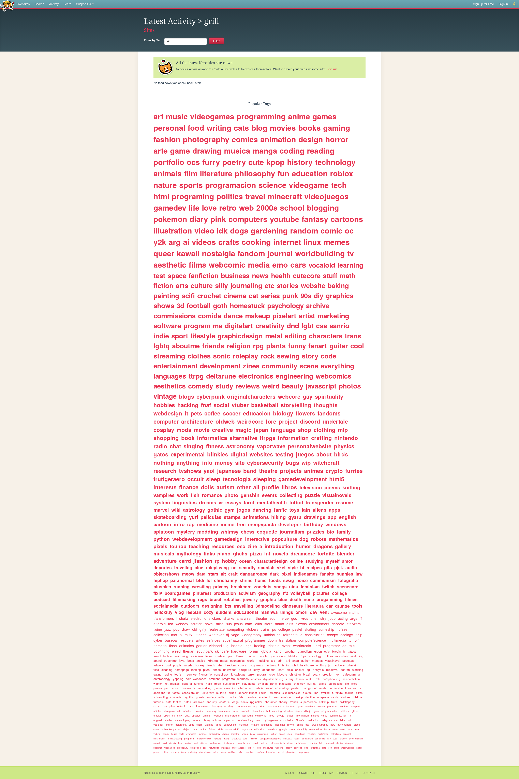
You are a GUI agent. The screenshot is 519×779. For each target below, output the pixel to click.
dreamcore (303, 553)
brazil (306, 674)
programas (256, 665)
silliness (203, 743)
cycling (325, 693)
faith (321, 743)
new (332, 724)
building (221, 693)
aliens (319, 509)
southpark (205, 651)
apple (226, 720)
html (161, 196)
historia (182, 618)
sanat (236, 711)
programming (261, 116)
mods (322, 688)
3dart (242, 697)
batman (217, 706)
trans (353, 335)
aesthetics (169, 386)
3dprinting (161, 651)
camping (277, 711)
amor (347, 561)
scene (309, 365)
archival (231, 752)
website (313, 285)
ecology (346, 634)
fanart (317, 345)
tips (204, 747)
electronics (255, 376)
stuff (330, 275)
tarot (249, 502)
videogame (309, 184)
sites (354, 683)
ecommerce (279, 618)
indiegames (306, 574)
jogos (243, 509)
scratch (196, 623)
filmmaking (184, 599)
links (209, 553)
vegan (245, 733)
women (158, 683)
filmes (351, 599)
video (204, 230)
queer (163, 253)
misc (219, 623)
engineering (294, 376)
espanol (347, 733)
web (246, 207)
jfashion (202, 560)
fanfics (177, 702)
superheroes (308, 702)
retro (228, 207)
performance (244, 706)
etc (269, 285)
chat (175, 446)
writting (321, 665)
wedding (357, 669)
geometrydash (356, 738)
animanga (292, 660)
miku (352, 645)
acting (343, 618)
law (359, 574)
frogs (217, 683)
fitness (215, 446)
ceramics (230, 688)
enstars (256, 679)
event (286, 645)
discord (310, 421)
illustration (172, 230)
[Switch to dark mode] (514, 4)
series (270, 295)
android (159, 623)
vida (156, 669)
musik (255, 743)
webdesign (167, 413)
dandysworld (274, 706)
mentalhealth (272, 502)
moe (271, 715)
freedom (230, 665)
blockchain (258, 711)
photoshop (291, 752)
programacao (266, 674)
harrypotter (310, 688)
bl (302, 567)
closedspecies (291, 693)
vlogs (235, 702)
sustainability (231, 683)
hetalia (259, 688)
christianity (225, 580)
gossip (282, 733)
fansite (327, 574)
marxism (272, 729)
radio (160, 446)
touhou (178, 546)
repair (297, 738)
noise (302, 580)
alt (223, 574)
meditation (312, 720)
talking (349, 693)
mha (357, 729)
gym (230, 509)
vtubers (252, 629)
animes (313, 471)
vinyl (258, 720)
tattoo (176, 693)
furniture (337, 693)
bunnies (345, 574)
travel (255, 196)
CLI (313, 773)
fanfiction (204, 275)
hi (344, 651)
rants (273, 683)
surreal (311, 683)
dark (274, 574)
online (296, 561)
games (324, 116)
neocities (218, 715)
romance (212, 495)
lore (271, 421)
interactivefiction (204, 738)
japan (261, 430)
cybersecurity (265, 462)
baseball (171, 640)
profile (270, 487)
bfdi (200, 580)
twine (157, 629)
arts (182, 285)
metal (273, 335)
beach (166, 733)
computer (166, 421)
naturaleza (214, 747)
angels (188, 665)
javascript (321, 386)
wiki (176, 509)
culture (202, 285)
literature (216, 173)
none (309, 599)
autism (225, 487)
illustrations (203, 706)
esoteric (224, 702)
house (174, 733)
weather (290, 651)
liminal (263, 693)
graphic (268, 599)
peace (156, 752)
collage (339, 593)
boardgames (177, 593)
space (177, 275)
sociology (315, 656)
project (288, 421)
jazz (167, 629)
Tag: (153, 40)
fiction (163, 285)
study (224, 386)
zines (251, 365)
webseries (200, 679)
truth (334, 702)
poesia (157, 688)
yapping (178, 679)
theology (299, 683)
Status (342, 773)
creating (275, 693)
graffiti (322, 683)
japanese (229, 471)
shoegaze (169, 711)
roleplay (245, 355)
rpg (258, 345)
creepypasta (262, 524)
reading (321, 150)
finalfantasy (229, 743)
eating (157, 674)
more (335, 729)
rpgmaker (256, 702)
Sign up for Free (483, 4)
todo (349, 720)
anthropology (161, 679)
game (180, 150)
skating (310, 629)
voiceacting (160, 697)
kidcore (282, 674)
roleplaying (217, 567)
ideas (190, 660)
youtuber (158, 724)
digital (239, 454)
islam (289, 733)
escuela (187, 640)
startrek (245, 711)
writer (221, 697)
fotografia (348, 580)
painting (166, 295)
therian (188, 651)
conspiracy (221, 674)
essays (233, 502)
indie (161, 335)
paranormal (182, 580)
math (347, 275)
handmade (225, 711)
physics (344, 446)
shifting (264, 743)
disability (302, 729)
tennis (300, 679)
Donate (302, 773)
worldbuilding (320, 253)
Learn (67, 4)
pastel (297, 629)
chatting (251, 656)
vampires (164, 495)
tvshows (190, 471)
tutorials (158, 702)
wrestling (201, 586)
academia (268, 669)
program (196, 325)
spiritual (188, 743)
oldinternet (261, 715)
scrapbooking (331, 679)
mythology (189, 553)
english (347, 516)
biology (283, 413)
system (161, 502)
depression (336, 688)
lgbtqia (266, 651)
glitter (355, 711)
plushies (162, 586)
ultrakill (157, 715)
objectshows (166, 574)
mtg (255, 706)
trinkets (273, 645)
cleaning (166, 669)
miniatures (268, 747)
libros (289, 487)
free (241, 524)
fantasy (315, 218)
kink (329, 738)
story (310, 355)
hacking (187, 405)
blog (259, 127)
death (295, 599)
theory (283, 702)
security (247, 567)
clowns (301, 623)
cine (199, 567)
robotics (232, 599)
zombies (313, 743)
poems (332, 487)
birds (341, 454)
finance (188, 487)
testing (284, 454)
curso (175, 688)
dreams (207, 502)
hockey (200, 665)
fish (195, 495)
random (304, 230)
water (269, 688)
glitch (359, 693)
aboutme (186, 345)
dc (344, 645)
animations (256, 516)
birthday (313, 524)
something (320, 738)
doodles (288, 711)
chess (247, 531)
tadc (180, 743)
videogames (212, 116)
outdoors (190, 606)
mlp (343, 430)
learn (281, 669)
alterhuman (245, 688)
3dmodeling (267, 606)
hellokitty (163, 612)
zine (252, 546)
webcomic (227, 264)
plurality (186, 634)
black (327, 729)
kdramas (350, 688)
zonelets (262, 586)
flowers (305, 413)
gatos (160, 454)
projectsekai (304, 752)
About (289, 773)
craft (233, 574)
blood (357, 724)
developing (195, 747)
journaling (246, 285)
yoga (235, 634)
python (161, 538)
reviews (248, 386)
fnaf (206, 405)
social (221, 405)
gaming (336, 127)
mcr (174, 634)
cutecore (307, 275)
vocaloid (322, 265)
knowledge (238, 674)
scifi (188, 295)
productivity (182, 747)
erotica (252, 697)
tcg (249, 747)
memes (337, 241)
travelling (243, 606)
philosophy (255, 173)
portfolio (168, 161)
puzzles (315, 531)
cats (241, 127)
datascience (205, 752)
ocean (245, 561)
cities (336, 747)
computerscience (312, 640)
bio (330, 531)
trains (265, 629)
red (248, 743)
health (281, 275)
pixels (160, 546)
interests (165, 487)
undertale (335, 421)
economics (237, 660)
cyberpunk (210, 396)
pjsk (338, 567)
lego (248, 645)
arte (160, 150)
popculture (284, 538)
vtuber (240, 405)
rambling (235, 733)
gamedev (169, 207)
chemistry (318, 618)
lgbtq (161, 345)
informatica (212, 438)
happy (289, 747)
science (272, 184)
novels (280, 553)
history (300, 161)
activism (247, 593)
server (157, 706)
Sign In (503, 4)
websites (261, 454)
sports (191, 184)
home (261, 580)
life (194, 207)
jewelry (250, 599)
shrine (246, 580)
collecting (291, 495)
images (200, 634)
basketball (264, 405)
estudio (182, 706)
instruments (262, 733)
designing (212, 606)
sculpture (245, 669)
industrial (280, 724)
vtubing (156, 733)
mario (279, 623)
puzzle (312, 495)
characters (325, 335)
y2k (159, 241)
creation (328, 674)
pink (218, 218)
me (217, 325)
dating (226, 738)
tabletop (293, 656)
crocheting (282, 688)
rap (191, 524)
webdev (182, 623)
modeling (263, 660)
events (269, 495)
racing (168, 674)
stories (287, 285)
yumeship (326, 629)
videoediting (218, 645)
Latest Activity (170, 21)
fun (283, 173)
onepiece (323, 697)
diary (199, 218)
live (191, 706)
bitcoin (336, 651)
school (292, 207)
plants (276, 345)
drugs (232, 693)
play (172, 706)
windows (335, 524)
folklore (357, 697)
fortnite (325, 553)
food (196, 127)
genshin (250, 495)
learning (350, 265)
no (234, 567)
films (197, 264)
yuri (193, 516)
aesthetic (169, 264)
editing (296, 335)
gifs (328, 567)
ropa (304, 656)
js (329, 665)
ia (350, 715)
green (318, 651)
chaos (290, 715)
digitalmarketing (273, 679)
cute (256, 161)
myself (333, 561)
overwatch (191, 733)
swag (288, 580)
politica (165, 752)
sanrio (339, 325)
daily (179, 715)
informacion (302, 715)
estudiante (248, 683)
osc (241, 546)
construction (315, 634)
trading (259, 645)
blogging (323, 207)
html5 (336, 479)
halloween (229, 669)
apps (334, 509)
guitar (338, 345)
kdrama (213, 660)
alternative (243, 438)
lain (306, 509)
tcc (273, 660)
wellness (243, 679)
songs (280, 586)
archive (317, 305)
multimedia (337, 640)
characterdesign (271, 561)
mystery (185, 531)
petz (167, 688)
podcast (161, 599)
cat (253, 295)
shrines (345, 697)
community (279, 365)
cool (357, 345)
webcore (289, 396)
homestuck (247, 305)
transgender (319, 502)
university (208, 693)
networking (204, 688)
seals (244, 702)
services (213, 640)
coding (292, 150)
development (220, 365)
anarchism (245, 618)
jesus (238, 623)
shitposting (336, 683)
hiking (278, 516)
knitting (351, 487)
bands (211, 665)
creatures (236, 738)
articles (157, 711)
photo (231, 495)
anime (299, 116)
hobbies (164, 405)
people (263, 656)
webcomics (333, 376)
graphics (339, 295)
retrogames (172, 683)
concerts (175, 697)
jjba (316, 693)
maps (224, 660)
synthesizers (344, 724)
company (211, 711)
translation (287, 640)
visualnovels (336, 495)
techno (167, 656)
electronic (198, 618)
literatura (314, 606)
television (310, 487)
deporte (338, 623)
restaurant (272, 665)
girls (289, 623)
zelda (342, 729)
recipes (314, 567)
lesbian (193, 612)
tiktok (208, 656)
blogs (186, 396)
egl (308, 669)
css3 (165, 743)
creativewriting (245, 720)
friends (213, 345)
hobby (229, 560)
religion (239, 345)
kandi (278, 651)
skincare (222, 651)
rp (217, 560)
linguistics (184, 502)
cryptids (189, 697)
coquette (267, 531)
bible (290, 669)
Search (39, 4)
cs (233, 720)
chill (295, 665)
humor (303, 546)
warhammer (215, 743)
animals (167, 173)
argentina (315, 747)
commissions (174, 315)
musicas (286, 697)
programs (332, 706)
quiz (187, 715)
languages (169, 376)
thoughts (326, 405)
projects (291, 471)
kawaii (188, 253)
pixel (286, 574)
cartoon (162, 524)
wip (306, 462)
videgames (169, 747)
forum (253, 651)
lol (209, 580)
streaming (169, 355)
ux (165, 706)
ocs (193, 161)
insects (236, 645)
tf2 (285, 593)
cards (335, 697)
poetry (234, 161)
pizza (256, 553)
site (240, 462)
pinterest (202, 593)
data (201, 574)
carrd (185, 560)
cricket (299, 669)
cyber (157, 640)
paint (240, 752)
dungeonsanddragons (270, 738)
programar (331, 645)
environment (319, 623)
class (156, 729)
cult (196, 743)
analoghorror (161, 693)
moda (184, 430)
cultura (328, 656)
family (344, 531)
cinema (235, 295)
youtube (284, 218)
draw (186, 629)
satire (199, 724)
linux (312, 241)
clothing (325, 430)
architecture (197, 421)
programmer (255, 640)
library (290, 679)
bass (252, 733)
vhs (220, 665)
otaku (309, 679)
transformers (163, 618)
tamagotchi (307, 738)
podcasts (348, 660)
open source (166, 773)
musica (237, 150)
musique (244, 724)
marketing (333, 315)
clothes (199, 355)
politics (230, 196)
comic (331, 230)
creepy (332, 634)
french (294, 702)
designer (349, 743)
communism (323, 580)
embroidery (214, 733)
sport (179, 335)
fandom (251, 253)
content (344, 706)
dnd (293, 325)
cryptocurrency (320, 724)
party (194, 729)
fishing (285, 665)
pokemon (170, 218)
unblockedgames (171, 729)
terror (251, 674)
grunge (342, 606)
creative (222, 430)
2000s (267, 207)
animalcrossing (175, 738)
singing (193, 446)
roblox (341, 173)
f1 (361, 618)
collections (336, 733)
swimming (181, 656)
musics (315, 715)
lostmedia (247, 715)
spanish (266, 567)
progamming (329, 599)
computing (235, 629)
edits (215, 752)
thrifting (196, 669)
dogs (239, 230)
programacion (230, 184)
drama (239, 656)
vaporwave (271, 446)
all (256, 487)
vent (324, 612)
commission (287, 720)
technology (335, 161)
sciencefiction (351, 679)
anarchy (212, 702)
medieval (332, 669)
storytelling (296, 405)
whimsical (259, 729)
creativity (269, 325)
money (224, 462)
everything (337, 365)
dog (304, 538)
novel (209, 623)
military (255, 724)
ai (186, 241)
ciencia (172, 743)
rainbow (253, 738)
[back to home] (7, 5)
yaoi (209, 471)
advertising (300, 733)
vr (221, 502)
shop (304, 430)
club (324, 747)
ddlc (306, 747)
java (181, 660)
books (309, 127)
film (190, 173)
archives (198, 702)
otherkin (352, 665)
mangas (317, 660)
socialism (196, 656)
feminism (310, 586)
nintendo (346, 438)
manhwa (269, 612)
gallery (343, 546)
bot (268, 711)
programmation (330, 711)
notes (187, 702)
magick (156, 743)
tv (350, 253)
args (353, 618)
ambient (214, 679)
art (158, 116)
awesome (339, 612)
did (347, 683)
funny (297, 345)
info (207, 462)
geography (269, 593)
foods (275, 580)
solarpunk (181, 724)
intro (179, 524)
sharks (228, 618)
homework (188, 688)
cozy (208, 612)
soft (168, 702)
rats (318, 679)
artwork (158, 665)
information (293, 438)
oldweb (225, 421)
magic (243, 430)
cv (360, 688)
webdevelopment (192, 538)
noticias (216, 720)
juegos (305, 454)
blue (282, 599)
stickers (215, 618)
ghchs (240, 553)
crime (300, 724)
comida (209, 315)
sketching (356, 656)
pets (196, 413)
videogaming (351, 674)
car (329, 606)
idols (220, 729)
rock (268, 355)
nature (165, 184)
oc (349, 230)
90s (305, 295)
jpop (332, 618)
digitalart (239, 325)
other (244, 487)
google (283, 729)
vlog (179, 612)
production (224, 593)
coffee (212, 413)
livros (304, 618)
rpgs (202, 599)
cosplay (163, 430)
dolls (207, 487)
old (194, 629)
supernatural (233, 640)
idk (222, 230)
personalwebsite (309, 446)
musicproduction (304, 697)
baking (338, 285)
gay (307, 396)
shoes (217, 669)
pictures (321, 593)
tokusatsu (270, 752)
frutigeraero (169, 479)
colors (242, 665)
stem (292, 729)
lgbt (307, 325)
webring (279, 747)
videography (252, 634)
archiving (192, 752)
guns (300, 706)
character (271, 702)
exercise (203, 733)
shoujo (280, 715)
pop (176, 629)
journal (280, 253)
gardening (269, 230)
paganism (246, 729)
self (330, 747)
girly (202, 629)
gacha (218, 688)
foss (276, 697)
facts (181, 733)
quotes (307, 693)
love (209, 207)
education (310, 173)
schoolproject (190, 693)
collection (161, 634)
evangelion (315, 729)
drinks (223, 752)
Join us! (332, 69)
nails (209, 683)
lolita (258, 623)
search (345, 669)
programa (228, 679)
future (212, 729)
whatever (216, 634)
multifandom (159, 738)
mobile (232, 697)
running (182, 586)
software (167, 325)
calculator (339, 720)
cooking (256, 241)
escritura (310, 706)
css (321, 325)
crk (178, 711)
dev (313, 612)
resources (222, 546)
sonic (221, 355)
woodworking (347, 747)
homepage (182, 669)
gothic (214, 509)
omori (302, 612)
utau (293, 586)
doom (272, 640)
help (358, 634)
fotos (349, 729)
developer (289, 524)
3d (180, 305)
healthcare (307, 665)
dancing (262, 509)
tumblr (354, 640)
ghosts (200, 697)
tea (170, 623)
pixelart (284, 315)
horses (342, 629)
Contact (369, 773)
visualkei (311, 733)
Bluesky (195, 773)
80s (229, 623)
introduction (279, 546)
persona (160, 645)
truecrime (170, 660)
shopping (166, 438)
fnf (267, 553)
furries (354, 471)
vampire (355, 706)
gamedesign (228, 538)
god (294, 618)
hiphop (160, 580)
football (199, 305)
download (249, 752)
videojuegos (326, 196)
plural (206, 669)
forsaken (187, 711)
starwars (354, 623)
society (211, 697)
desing (225, 733)
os (173, 715)
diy (318, 295)
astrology (194, 509)
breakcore (241, 586)
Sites (149, 30)
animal (206, 715)
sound (157, 660)
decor (299, 711)
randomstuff (231, 729)
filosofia (300, 720)
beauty (292, 386)
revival (291, 724)
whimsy (229, 531)
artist (307, 315)
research (165, 471)
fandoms (329, 413)
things (286, 612)
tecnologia (237, 479)
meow (188, 574)
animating (266, 724)
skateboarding (170, 516)
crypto (334, 471)
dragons (323, 546)
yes (230, 656)
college (284, 629)
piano (224, 553)
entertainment (175, 365)
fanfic (280, 509)
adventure (165, 560)
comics (245, 139)
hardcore (338, 665)
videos (204, 241)
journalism (292, 531)
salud (157, 656)
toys (294, 509)
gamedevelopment (302, 479)
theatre (268, 471)
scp (307, 724)
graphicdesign (240, 335)
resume (344, 502)
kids (262, 706)
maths (354, 612)
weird (271, 386)
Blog (322, 773)
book (188, 438)
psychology (285, 305)
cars (298, 264)
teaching (199, 546)
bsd (168, 665)
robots (318, 538)
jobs (259, 747)
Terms (354, 773)
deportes (162, 567)
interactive (257, 538)
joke (245, 738)
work (182, 495)
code (328, 355)
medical (220, 656)
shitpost (345, 711)
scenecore (347, 586)
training (209, 724)
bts (228, 606)
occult (195, 479)
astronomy (240, 446)
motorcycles (300, 743)
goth (220, 305)
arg (175, 241)
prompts (175, 752)
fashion (166, 139)
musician (225, 747)
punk (290, 295)
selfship (324, 702)
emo (280, 264)
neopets (241, 743)
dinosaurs (292, 606)
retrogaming (292, 634)
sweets (196, 720)
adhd (218, 724)
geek (316, 711)
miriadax (287, 738)
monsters (341, 656)
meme (227, 524)
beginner (157, 747)
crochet (209, 295)
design (310, 139)
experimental (188, 454)
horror (337, 139)
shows (163, 305)
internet (287, 241)
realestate (217, 629)
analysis (318, 669)
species (196, 715)
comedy (200, 386)
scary (316, 674)
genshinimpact (247, 693)
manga (265, 150)
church (169, 724)
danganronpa (253, 574)
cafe (248, 623)
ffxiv (157, 593)
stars (213, 574)
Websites (23, 4)
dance (233, 315)
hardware (238, 651)
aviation (263, 683)
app (332, 516)
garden (295, 688)
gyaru (294, 516)
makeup (257, 315)
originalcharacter (162, 720)
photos (350, 386)
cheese (343, 738)
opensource (277, 656)
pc (274, 629)
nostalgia (218, 253)
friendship (205, 674)
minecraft (285, 196)
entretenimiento (277, 743)
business (235, 275)
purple (177, 665)
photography (206, 139)
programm (189, 738)
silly (221, 285)
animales (186, 645)
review (321, 706)
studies (339, 743)
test (159, 275)
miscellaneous (239, 747)
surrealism (305, 651)
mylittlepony (347, 702)
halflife (359, 747)
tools (357, 606)
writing (219, 127)
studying (314, 561)
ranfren (260, 752)
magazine (285, 683)
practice (199, 711)
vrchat (203, 729)
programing (193, 196)
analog (200, 660)
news (260, 275)
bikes (167, 715)
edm (280, 660)
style (293, 567)
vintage (165, 396)
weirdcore (250, 421)
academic (265, 697)
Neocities (149, 773)
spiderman (289, 706)
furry (211, 161)
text (338, 674)
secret (281, 752)
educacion (257, 413)
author (305, 660)
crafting (321, 438)
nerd (317, 645)
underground (232, 715)
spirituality (329, 396)
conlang (229, 706)
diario (290, 743)
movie (202, 430)
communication (338, 715)
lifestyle (203, 335)
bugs (292, 462)
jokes (183, 752)
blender (345, 553)
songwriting (230, 724)
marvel (161, 509)
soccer (232, 413)
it (186, 413)
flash (173, 645)
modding (207, 531)
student (224, 612)
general (187, 683)
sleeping (264, 479)
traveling (183, 567)
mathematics (343, 538)
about (324, 454)
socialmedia (165, 606)
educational (246, 612)
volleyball (300, 593)
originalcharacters (251, 396)
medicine (207, 524)
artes (200, 640)
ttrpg (196, 376)
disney (206, 720)
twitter (274, 733)
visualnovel (332, 660)
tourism (179, 674)
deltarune (221, 376)
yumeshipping (182, 720)
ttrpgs (268, 438)
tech (339, 184)
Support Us (83, 4)
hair (188, 679)
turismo (199, 683)
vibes (324, 715)
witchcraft (326, 462)
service (191, 674)
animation (278, 139)
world (250, 660)
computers (247, 218)
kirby (256, 669)
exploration (323, 733)
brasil (215, 599)
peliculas (211, 516)
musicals (163, 553)
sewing (288, 355)
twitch (328, 586)
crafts (228, 241)
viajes (186, 729)
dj (227, 634)
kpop (275, 161)
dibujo (307, 711)
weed (176, 651)
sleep (213, 479)
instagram (326, 720)
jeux (335, 738)
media (259, 264)
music (177, 116)
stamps (232, 516)
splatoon (163, 531)
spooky (217, 738)
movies (283, 127)
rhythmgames (270, 720)
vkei (281, 567)
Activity (54, 4)
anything (188, 462)
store (268, 623)
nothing (163, 462)
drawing (207, 150)
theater (261, 618)
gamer (201, 645)
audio (351, 567)
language (283, 430)
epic (327, 651)
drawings (314, 516)
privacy (220, 586)
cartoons (347, 218)
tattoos (352, 651)
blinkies (217, 454)
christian (295, 674)
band (250, 471)
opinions (298, 747)
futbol (296, 502)
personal (169, 127)
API (331, 773)
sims (191, 724)
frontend (330, 743)
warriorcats (302, 645)
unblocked (272, 634)
